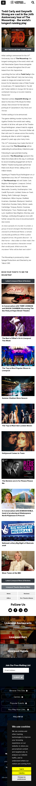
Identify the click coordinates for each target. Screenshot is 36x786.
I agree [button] (21, 769)
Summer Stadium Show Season (14, 398)
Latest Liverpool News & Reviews (18, 281)
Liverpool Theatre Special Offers (18, 587)
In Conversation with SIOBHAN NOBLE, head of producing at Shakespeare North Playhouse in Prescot (17, 513)
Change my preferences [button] (22, 778)
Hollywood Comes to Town (13, 453)
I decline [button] (21, 773)
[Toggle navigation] (3, 3)
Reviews (26, 593)
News (8, 593)
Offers (9, 598)
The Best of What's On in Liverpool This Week (16, 339)
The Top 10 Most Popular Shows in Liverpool (16, 369)
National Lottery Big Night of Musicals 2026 (18, 544)
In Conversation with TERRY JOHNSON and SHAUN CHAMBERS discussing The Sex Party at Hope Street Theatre (18, 308)
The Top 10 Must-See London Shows (17, 426)
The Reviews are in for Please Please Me (17, 482)
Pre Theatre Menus (26, 598)
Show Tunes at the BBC (11, 573)
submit (17, 677)
